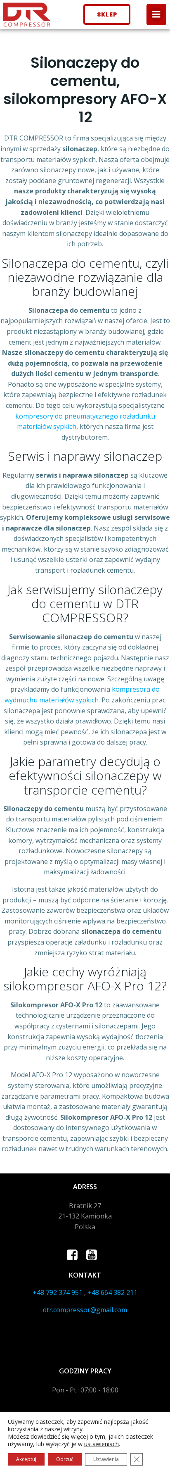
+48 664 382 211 (112, 1292)
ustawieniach (101, 1444)
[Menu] (156, 14)
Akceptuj (26, 1459)
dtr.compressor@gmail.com (85, 1309)
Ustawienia (106, 1459)
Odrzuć (64, 1459)
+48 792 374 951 (58, 1292)
